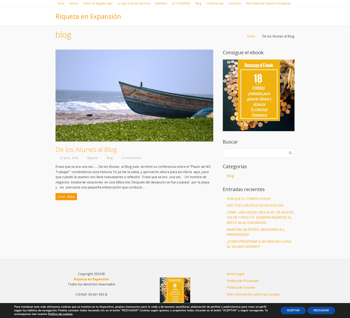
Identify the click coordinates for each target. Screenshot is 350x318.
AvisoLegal (235, 274)
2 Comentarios (131, 158)
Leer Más (66, 196)
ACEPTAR (293, 310)
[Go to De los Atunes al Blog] (134, 95)
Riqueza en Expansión (88, 16)
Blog (110, 158)
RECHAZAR (321, 310)
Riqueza (92, 158)
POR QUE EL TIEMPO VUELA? (249, 199)
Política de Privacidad (242, 281)
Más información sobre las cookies (253, 294)
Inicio (251, 36)
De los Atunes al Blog (86, 149)
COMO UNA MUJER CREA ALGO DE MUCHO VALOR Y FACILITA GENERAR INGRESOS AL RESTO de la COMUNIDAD (260, 217)
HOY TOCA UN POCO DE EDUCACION (255, 205)
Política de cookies (60, 314)
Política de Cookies (241, 287)
